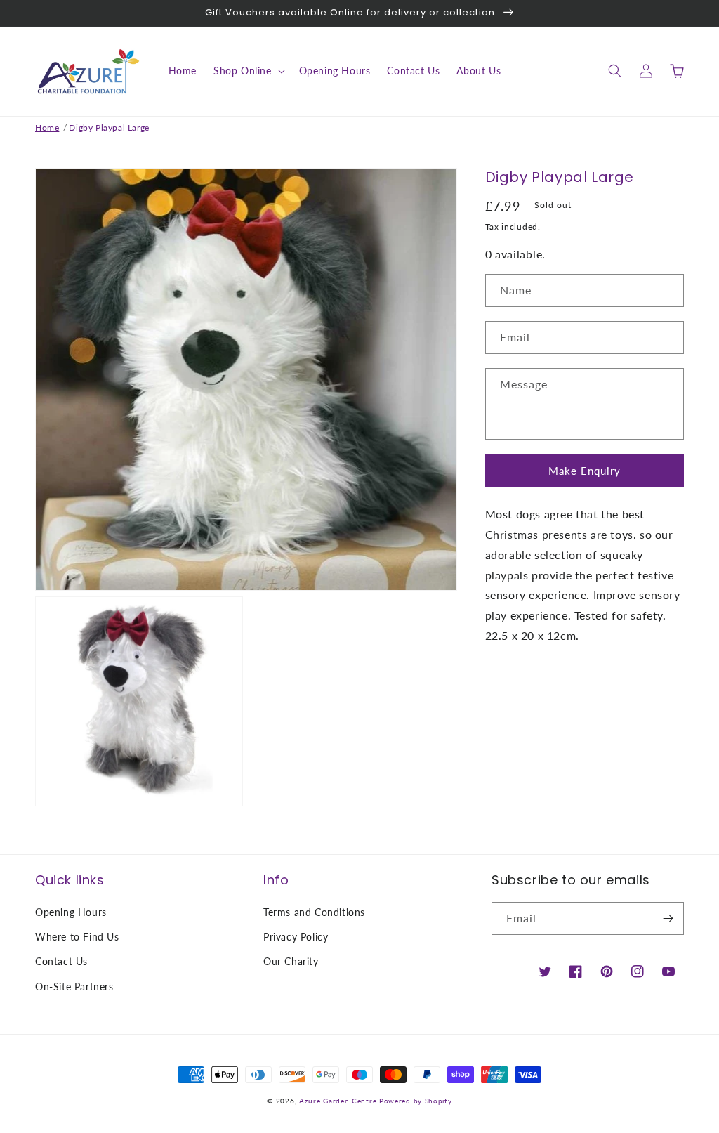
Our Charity (291, 961)
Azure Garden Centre (337, 1100)
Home (47, 127)
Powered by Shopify (415, 1100)
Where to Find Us (77, 937)
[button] (248, 71)
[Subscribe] (667, 918)
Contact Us (61, 961)
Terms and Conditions (314, 912)
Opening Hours (71, 912)
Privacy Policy (295, 937)
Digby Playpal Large (109, 127)
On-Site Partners (74, 987)
